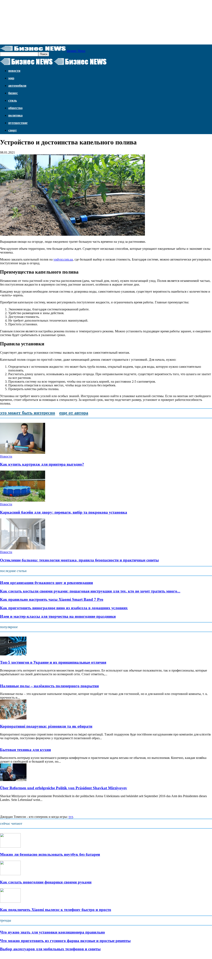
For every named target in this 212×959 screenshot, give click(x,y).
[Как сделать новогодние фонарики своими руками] (10, 874)
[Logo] (27, 65)
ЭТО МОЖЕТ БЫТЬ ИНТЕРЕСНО (27, 412)
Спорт (12, 130)
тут (71, 816)
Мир (11, 78)
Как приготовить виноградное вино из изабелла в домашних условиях (64, 608)
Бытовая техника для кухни (25, 749)
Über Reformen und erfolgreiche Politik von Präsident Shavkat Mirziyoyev (63, 788)
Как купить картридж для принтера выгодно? (42, 464)
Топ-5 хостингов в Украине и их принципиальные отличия (53, 662)
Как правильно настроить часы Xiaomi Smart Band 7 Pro (51, 599)
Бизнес (13, 93)
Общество (15, 108)
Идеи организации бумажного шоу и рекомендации (46, 582)
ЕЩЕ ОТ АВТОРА (73, 412)
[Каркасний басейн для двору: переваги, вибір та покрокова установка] (22, 500)
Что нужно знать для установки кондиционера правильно (52, 932)
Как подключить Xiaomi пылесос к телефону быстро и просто (55, 909)
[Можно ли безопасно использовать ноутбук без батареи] (10, 846)
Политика (15, 115)
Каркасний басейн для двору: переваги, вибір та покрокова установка (63, 512)
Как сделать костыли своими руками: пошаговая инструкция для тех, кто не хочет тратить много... (90, 591)
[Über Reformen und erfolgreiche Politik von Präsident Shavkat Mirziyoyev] (13, 780)
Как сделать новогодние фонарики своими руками (46, 882)
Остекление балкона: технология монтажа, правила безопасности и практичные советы (79, 560)
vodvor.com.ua (63, 259)
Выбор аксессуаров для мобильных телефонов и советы (50, 949)
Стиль (12, 100)
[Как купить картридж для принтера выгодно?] (22, 452)
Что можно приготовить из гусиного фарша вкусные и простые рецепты (65, 941)
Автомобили (17, 85)
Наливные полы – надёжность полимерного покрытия (49, 686)
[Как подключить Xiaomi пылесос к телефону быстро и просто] (10, 901)
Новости (14, 70)
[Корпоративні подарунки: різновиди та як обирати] (13, 718)
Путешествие (18, 123)
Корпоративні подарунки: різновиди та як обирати (46, 726)
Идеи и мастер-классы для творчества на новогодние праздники (58, 616)
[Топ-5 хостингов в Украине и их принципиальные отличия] (13, 654)
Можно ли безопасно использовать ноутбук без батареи (50, 854)
